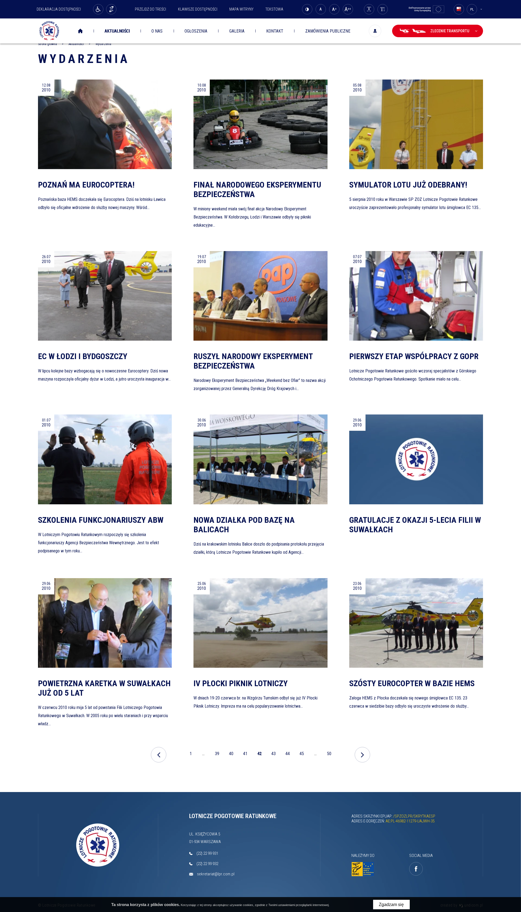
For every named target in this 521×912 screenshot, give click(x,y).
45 (302, 753)
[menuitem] (84, 31)
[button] (105, 154)
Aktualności (117, 31)
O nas (157, 31)
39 (217, 753)
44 (287, 753)
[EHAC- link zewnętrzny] (363, 869)
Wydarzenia (84, 59)
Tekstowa (274, 9)
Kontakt (274, 31)
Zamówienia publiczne (327, 31)
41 (245, 753)
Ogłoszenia (196, 31)
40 (231, 753)
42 (260, 756)
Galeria (236, 31)
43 (273, 753)
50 (330, 756)
